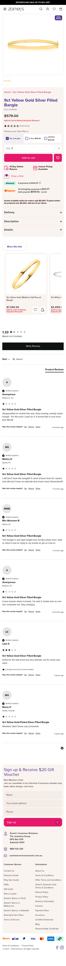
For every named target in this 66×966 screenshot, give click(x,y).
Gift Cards (8, 889)
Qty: (8, 148)
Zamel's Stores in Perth (15, 898)
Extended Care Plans (14, 915)
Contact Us (9, 871)
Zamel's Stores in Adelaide (16, 910)
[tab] (54, 370)
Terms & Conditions (44, 875)
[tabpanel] (33, 284)
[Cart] (61, 9)
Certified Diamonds (44, 919)
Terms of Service (12, 919)
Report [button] (31, 427)
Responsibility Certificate (47, 928)
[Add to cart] (43, 309)
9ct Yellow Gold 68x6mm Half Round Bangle (23, 298)
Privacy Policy (41, 896)
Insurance (40, 915)
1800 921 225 (16, 849)
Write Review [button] (33, 346)
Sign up (11, 822)
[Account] (47, 9)
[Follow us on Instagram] (62, 947)
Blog (37, 924)
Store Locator (10, 893)
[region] (33, 2)
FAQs (6, 884)
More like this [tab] (14, 246)
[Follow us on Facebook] (57, 947)
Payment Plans (42, 910)
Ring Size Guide (11, 880)
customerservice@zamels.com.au (25, 855)
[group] (33, 332)
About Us (39, 871)
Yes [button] (25, 427)
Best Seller (58, 18)
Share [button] (38, 427)
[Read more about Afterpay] (40, 183)
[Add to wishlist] (58, 158)
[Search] (41, 9)
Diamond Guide (11, 875)
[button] (33, 126)
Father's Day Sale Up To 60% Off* (33, 2)
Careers (39, 906)
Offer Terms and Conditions (48, 880)
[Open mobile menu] (5, 9)
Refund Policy (41, 892)
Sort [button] (5, 359)
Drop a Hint (17, 176)
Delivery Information (44, 901)
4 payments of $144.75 (28, 183)
